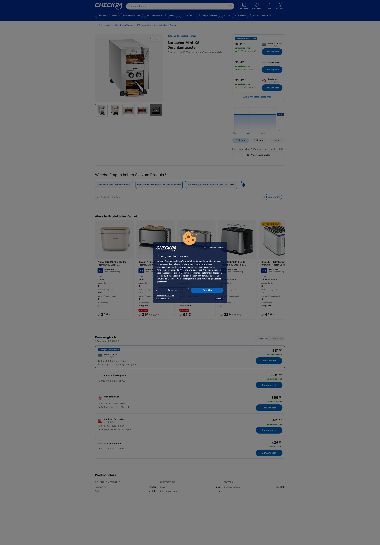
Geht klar (207, 290)
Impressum (219, 298)
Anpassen (173, 290)
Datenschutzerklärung (165, 296)
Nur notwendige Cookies (214, 247)
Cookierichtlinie (162, 298)
